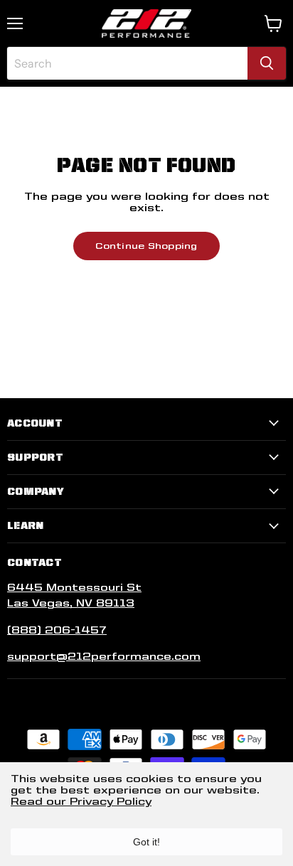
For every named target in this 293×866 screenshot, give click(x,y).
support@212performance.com (104, 656)
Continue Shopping (146, 245)
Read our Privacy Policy (81, 801)
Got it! (146, 842)
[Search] (266, 63)
